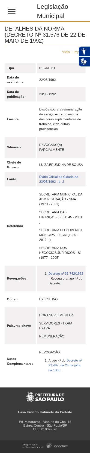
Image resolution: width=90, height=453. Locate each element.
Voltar (66, 52)
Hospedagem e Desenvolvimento (46, 445)
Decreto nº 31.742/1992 (65, 273)
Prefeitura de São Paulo (45, 394)
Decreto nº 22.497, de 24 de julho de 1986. (65, 365)
